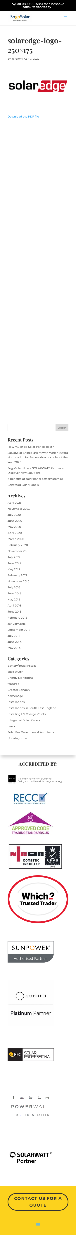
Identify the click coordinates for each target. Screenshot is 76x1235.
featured (13, 684)
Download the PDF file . (24, 116)
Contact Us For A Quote (38, 1202)
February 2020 (18, 545)
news (11, 726)
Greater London (19, 690)
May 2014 (14, 648)
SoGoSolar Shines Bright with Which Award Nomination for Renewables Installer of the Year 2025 (38, 457)
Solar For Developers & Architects (31, 732)
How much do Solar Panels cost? (31, 446)
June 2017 (14, 563)
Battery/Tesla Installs (22, 665)
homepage (15, 696)
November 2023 (19, 508)
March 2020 (16, 539)
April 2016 (14, 605)
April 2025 (15, 502)
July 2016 (14, 587)
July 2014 (14, 635)
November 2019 (18, 551)
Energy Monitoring (21, 677)
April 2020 (15, 533)
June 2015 (14, 611)
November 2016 (18, 581)
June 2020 (15, 521)
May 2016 (14, 599)
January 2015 (17, 623)
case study (15, 671)
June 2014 (15, 642)
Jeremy (17, 58)
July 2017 (14, 557)
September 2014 (19, 629)
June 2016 (14, 593)
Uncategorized (18, 738)
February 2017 (17, 575)
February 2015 (17, 617)
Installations (16, 702)
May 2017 (14, 569)
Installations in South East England (32, 708)
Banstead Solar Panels (23, 485)
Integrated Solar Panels (24, 720)
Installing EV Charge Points (27, 714)
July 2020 (14, 514)
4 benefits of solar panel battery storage (35, 479)
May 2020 (14, 527)
